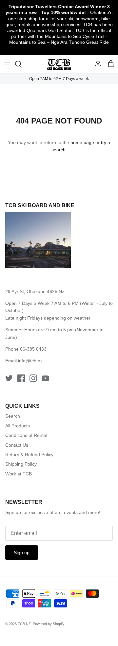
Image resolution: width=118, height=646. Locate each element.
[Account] (96, 64)
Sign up (22, 552)
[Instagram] (33, 378)
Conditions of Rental (26, 435)
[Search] (21, 64)
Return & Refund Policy (29, 454)
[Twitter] (9, 378)
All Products (17, 425)
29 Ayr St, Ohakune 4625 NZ (35, 291)
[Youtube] (45, 378)
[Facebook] (21, 378)
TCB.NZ (24, 624)
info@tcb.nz (30, 360)
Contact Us (16, 445)
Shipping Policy (21, 464)
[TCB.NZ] (59, 64)
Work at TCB (18, 473)
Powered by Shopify (49, 624)
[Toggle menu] (7, 64)
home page (82, 142)
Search (12, 416)
